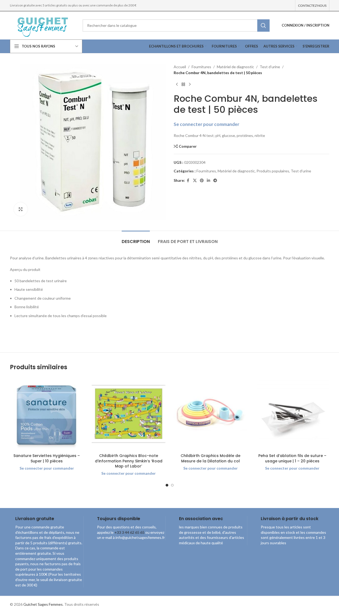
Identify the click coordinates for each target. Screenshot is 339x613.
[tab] (136, 239)
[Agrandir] (20, 209)
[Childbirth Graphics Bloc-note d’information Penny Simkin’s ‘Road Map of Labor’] (129, 414)
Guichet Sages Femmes (43, 604)
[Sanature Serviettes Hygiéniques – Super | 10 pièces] (47, 414)
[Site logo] (42, 25)
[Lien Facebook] (188, 180)
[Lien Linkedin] (208, 180)
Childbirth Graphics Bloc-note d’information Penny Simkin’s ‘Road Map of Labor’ (128, 461)
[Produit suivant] (190, 84)
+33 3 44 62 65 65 (129, 532)
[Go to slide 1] (167, 485)
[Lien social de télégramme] (215, 180)
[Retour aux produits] (183, 84)
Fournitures (201, 66)
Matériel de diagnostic (235, 66)
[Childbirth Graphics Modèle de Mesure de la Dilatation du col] (211, 414)
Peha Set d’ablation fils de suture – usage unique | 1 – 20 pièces (292, 458)
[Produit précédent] (177, 84)
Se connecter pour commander (206, 124)
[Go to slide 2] (172, 485)
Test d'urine (270, 66)
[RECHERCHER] (263, 25)
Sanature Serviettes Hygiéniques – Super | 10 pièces (46, 458)
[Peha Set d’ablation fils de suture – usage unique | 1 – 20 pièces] (292, 414)
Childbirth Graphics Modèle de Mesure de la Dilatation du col (210, 458)
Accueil (180, 66)
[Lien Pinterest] (201, 180)
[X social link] (194, 180)
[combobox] (176, 25)
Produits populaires (272, 171)
